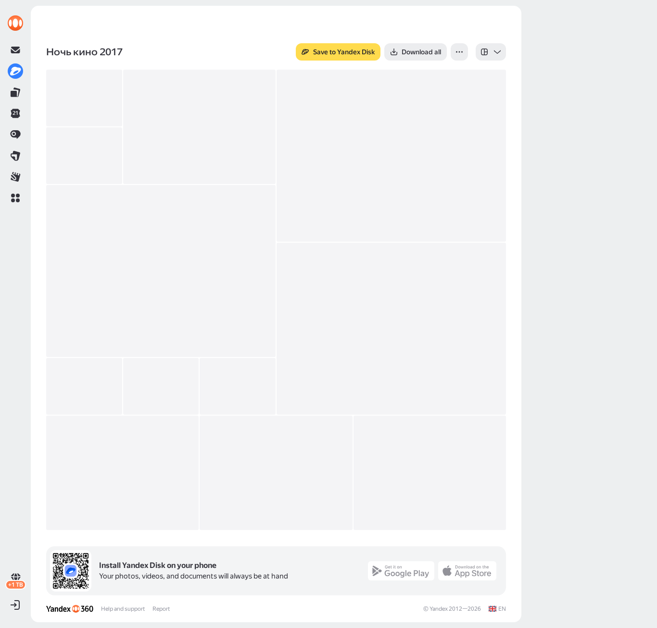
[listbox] (491, 52)
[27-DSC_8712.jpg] (122, 473)
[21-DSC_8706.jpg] (161, 386)
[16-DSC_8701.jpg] (391, 329)
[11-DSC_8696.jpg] (391, 156)
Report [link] (161, 608)
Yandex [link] (439, 608)
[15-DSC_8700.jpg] (161, 271)
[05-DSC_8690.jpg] (199, 127)
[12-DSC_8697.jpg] (84, 155)
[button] (15, 198)
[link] (15, 23)
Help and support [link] (123, 608)
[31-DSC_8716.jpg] (276, 473)
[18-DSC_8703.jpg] (84, 386)
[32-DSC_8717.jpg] (430, 473)
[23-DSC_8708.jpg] (238, 386)
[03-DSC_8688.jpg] (84, 98)
